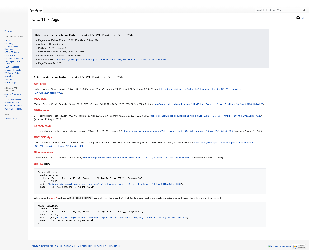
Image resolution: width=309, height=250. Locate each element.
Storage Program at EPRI (12, 95)
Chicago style (42, 125)
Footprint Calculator (13, 70)
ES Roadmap (10, 55)
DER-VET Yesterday (13, 109)
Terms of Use (114, 246)
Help (302, 18)
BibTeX (38, 163)
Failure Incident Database (11, 48)
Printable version (11, 118)
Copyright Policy (85, 246)
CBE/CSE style (43, 137)
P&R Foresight (10, 82)
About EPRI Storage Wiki (42, 246)
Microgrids (9, 79)
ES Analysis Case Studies (12, 63)
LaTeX (54, 198)
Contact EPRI (70, 246)
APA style (40, 83)
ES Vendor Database (13, 58)
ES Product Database (13, 73)
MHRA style (41, 110)
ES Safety (8, 44)
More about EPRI (11, 103)
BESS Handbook (11, 67)
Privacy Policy (100, 246)
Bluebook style (43, 152)
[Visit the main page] (14, 13)
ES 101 (7, 40)
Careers (58, 246)
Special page (36, 10)
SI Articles (8, 76)
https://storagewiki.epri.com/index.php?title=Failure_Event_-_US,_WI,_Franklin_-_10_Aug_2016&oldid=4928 (111, 59)
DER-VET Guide (11, 52)
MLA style (40, 98)
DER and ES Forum (13, 106)
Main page (9, 31)
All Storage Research (13, 99)
